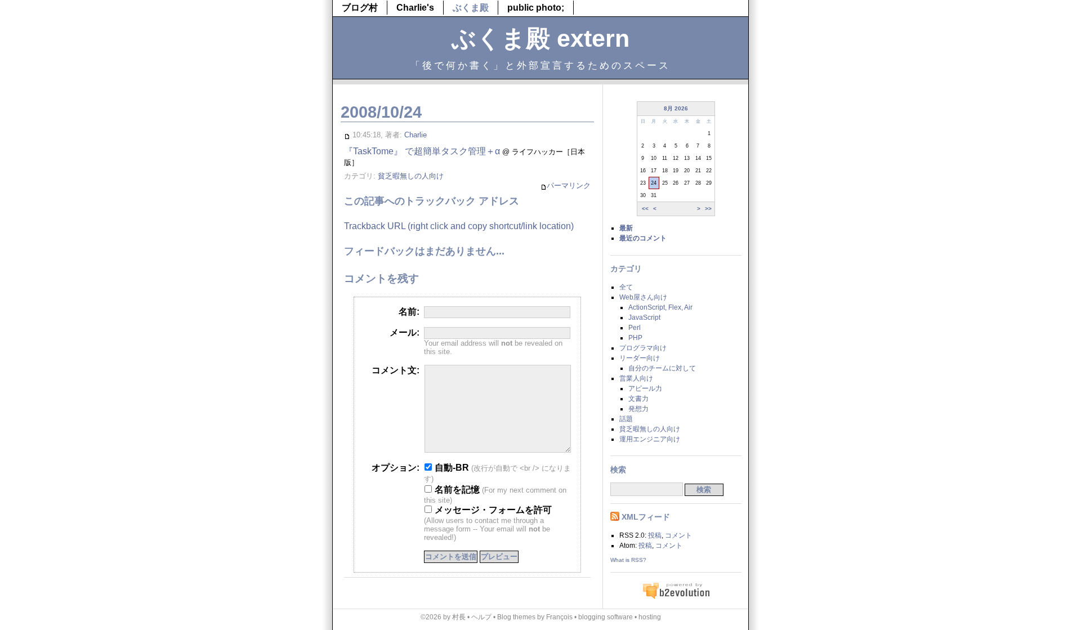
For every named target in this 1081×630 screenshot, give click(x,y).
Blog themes (516, 617)
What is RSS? (628, 560)
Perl (634, 328)
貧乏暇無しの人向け (411, 176)
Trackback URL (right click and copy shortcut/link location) (459, 226)
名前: (409, 311)
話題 (626, 419)
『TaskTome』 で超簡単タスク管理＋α (422, 151)
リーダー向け (639, 358)
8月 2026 (676, 108)
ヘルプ (481, 617)
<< (645, 208)
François (559, 617)
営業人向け (636, 378)
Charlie (415, 135)
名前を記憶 (456, 489)
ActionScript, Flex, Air (660, 307)
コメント (678, 535)
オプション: (395, 467)
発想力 (638, 409)
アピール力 (645, 388)
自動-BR (450, 467)
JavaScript (644, 317)
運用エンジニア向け (649, 439)
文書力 (638, 399)
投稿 (655, 535)
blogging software (605, 617)
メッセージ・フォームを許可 (492, 510)
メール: (404, 332)
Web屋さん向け (643, 297)
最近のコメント (643, 238)
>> (708, 208)
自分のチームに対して (662, 368)
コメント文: (395, 370)
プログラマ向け (643, 348)
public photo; (535, 7)
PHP (635, 338)
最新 (626, 228)
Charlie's (415, 7)
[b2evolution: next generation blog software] (676, 597)
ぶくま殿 (471, 7)
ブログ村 (360, 7)
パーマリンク (569, 185)
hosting (649, 617)
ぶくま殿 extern (540, 38)
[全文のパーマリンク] (347, 135)
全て (626, 287)
